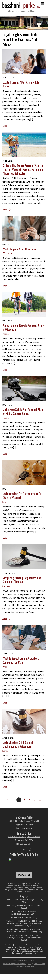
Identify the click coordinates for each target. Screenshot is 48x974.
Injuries (5, 334)
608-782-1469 (27, 825)
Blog (4, 502)
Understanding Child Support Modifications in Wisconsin (17, 744)
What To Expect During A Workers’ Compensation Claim (20, 660)
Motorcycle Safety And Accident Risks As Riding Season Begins (22, 411)
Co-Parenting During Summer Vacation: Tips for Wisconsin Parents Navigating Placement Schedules (23, 169)
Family (5, 751)
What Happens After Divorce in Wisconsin (19, 251)
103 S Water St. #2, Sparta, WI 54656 (24, 837)
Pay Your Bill (24, 875)
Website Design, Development (14, 964)
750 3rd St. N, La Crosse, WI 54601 (24, 821)
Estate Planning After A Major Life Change (20, 84)
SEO (29, 964)
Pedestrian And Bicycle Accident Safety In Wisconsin (23, 327)
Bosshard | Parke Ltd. (22, 960)
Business (6, 586)
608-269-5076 (27, 840)
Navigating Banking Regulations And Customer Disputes (21, 579)
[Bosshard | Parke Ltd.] (21, 11)
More (4, 126)
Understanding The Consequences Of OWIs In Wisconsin (21, 495)
